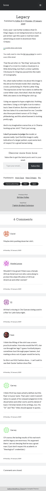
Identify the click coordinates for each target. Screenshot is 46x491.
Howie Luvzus (16, 263)
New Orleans (31, 177)
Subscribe (35, 166)
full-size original (28, 54)
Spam (34, 184)
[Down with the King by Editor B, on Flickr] (12, 47)
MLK (25, 184)
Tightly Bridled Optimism (23, 205)
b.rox (6, 5)
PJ (11, 302)
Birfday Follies (23, 197)
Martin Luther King (12, 184)
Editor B (18, 21)
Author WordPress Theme (16, 489)
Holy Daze (19, 177)
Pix (39, 177)
